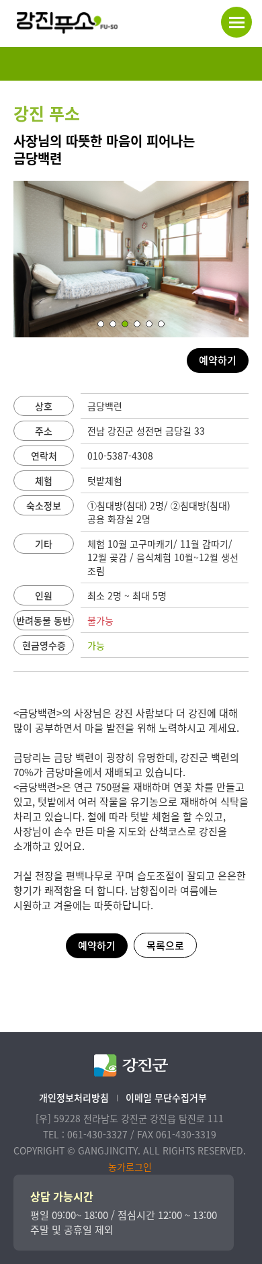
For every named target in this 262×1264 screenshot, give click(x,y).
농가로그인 (130, 1166)
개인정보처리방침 (74, 1097)
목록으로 (165, 945)
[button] (100, 324)
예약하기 (217, 360)
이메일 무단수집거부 (166, 1097)
